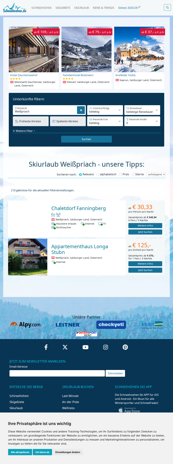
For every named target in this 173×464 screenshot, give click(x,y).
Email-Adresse (18, 366)
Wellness (68, 408)
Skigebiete (63, 8)
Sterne (139, 174)
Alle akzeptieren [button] (20, 452)
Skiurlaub (81, 8)
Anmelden (116, 373)
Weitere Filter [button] (24, 131)
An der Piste (70, 402)
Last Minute (70, 396)
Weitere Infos (145, 225)
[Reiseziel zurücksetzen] (81, 110)
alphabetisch (108, 174)
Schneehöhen (41, 8)
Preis (126, 174)
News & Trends (103, 8)
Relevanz (88, 174)
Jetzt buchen (145, 232)
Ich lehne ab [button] (42, 452)
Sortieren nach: (66, 174)
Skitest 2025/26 (128, 8)
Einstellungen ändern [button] (67, 452)
